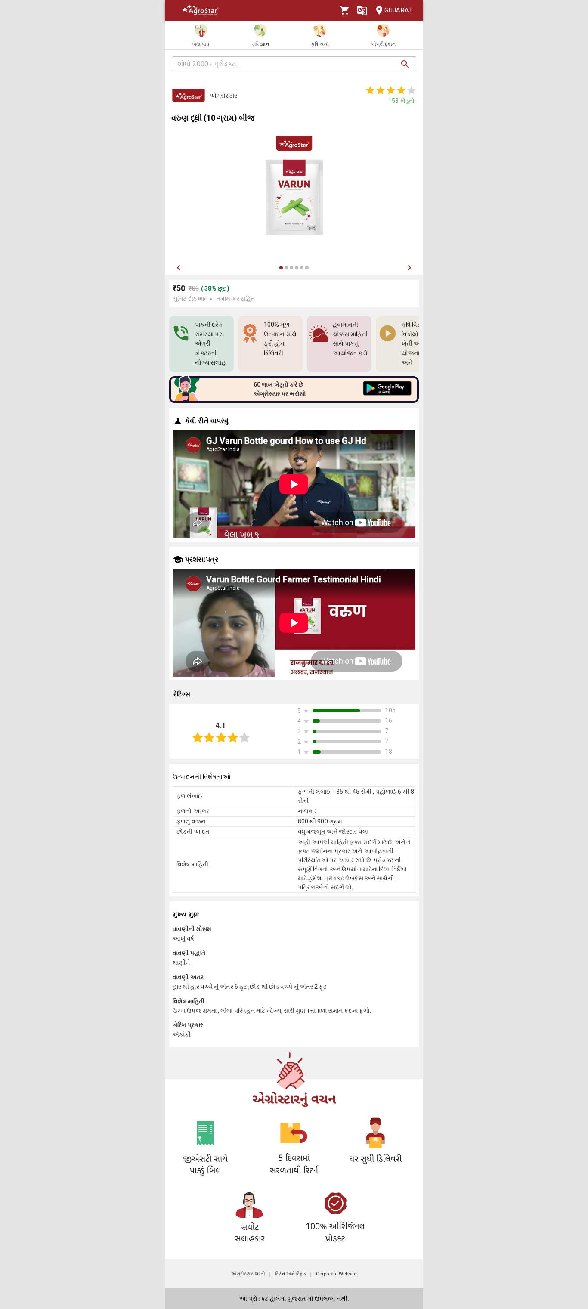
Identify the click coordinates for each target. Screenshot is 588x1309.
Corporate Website (336, 1274)
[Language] (362, 10)
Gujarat (398, 10)
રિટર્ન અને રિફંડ (290, 1274)
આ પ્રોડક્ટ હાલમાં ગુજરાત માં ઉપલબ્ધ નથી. (294, 1298)
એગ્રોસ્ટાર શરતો (248, 1274)
